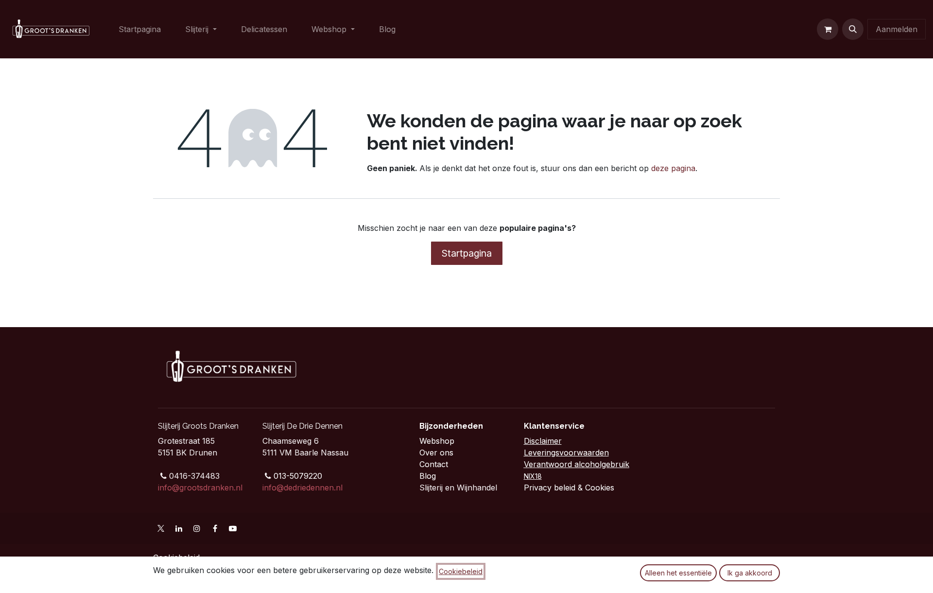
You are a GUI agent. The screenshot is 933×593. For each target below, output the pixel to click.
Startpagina (467, 253)
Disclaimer (543, 441)
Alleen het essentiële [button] (678, 573)
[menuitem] (139, 29)
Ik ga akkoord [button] (749, 573)
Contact (434, 464)
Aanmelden (896, 29)
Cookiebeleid (461, 571)
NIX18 (533, 476)
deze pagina (673, 168)
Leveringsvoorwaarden (566, 452)
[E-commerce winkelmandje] (827, 29)
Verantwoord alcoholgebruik (576, 464)
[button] (853, 29)
